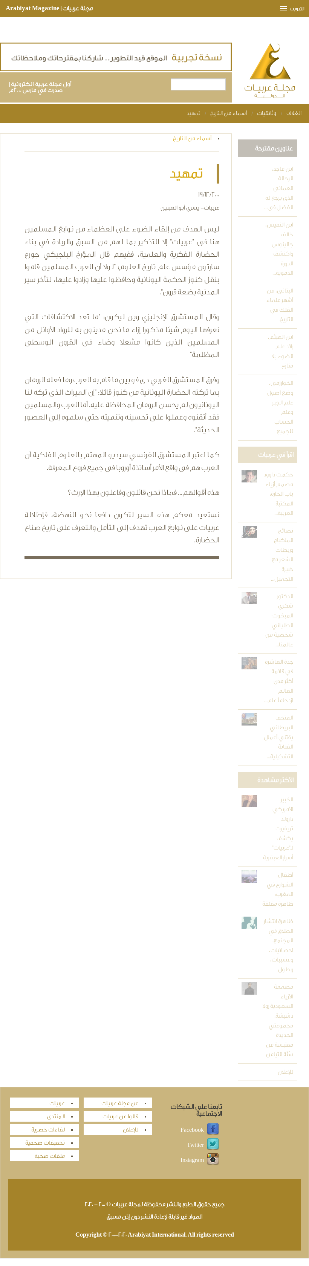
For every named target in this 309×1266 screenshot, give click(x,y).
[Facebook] (213, 1130)
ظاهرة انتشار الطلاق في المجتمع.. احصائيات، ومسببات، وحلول (278, 945)
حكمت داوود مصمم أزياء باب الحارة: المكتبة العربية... (278, 493)
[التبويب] (280, 9)
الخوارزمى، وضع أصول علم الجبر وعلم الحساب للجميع (280, 407)
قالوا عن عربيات (120, 1116)
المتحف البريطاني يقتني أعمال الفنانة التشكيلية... (278, 737)
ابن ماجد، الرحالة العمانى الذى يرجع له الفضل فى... (278, 188)
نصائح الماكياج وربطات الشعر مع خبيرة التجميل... (282, 555)
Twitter (195, 1145)
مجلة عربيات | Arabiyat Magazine (49, 8)
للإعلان (285, 1072)
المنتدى (56, 1116)
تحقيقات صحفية (45, 1143)
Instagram (192, 1160)
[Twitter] (213, 1145)
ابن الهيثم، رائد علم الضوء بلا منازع (280, 351)
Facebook (192, 1130)
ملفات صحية (50, 1156)
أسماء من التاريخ (228, 113)
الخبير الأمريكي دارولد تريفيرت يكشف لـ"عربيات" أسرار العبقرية (278, 828)
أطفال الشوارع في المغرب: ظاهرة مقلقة (277, 889)
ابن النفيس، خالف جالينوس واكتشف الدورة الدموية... (279, 249)
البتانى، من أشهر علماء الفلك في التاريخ (279, 305)
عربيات (57, 1103)
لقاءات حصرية (48, 1130)
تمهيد (193, 113)
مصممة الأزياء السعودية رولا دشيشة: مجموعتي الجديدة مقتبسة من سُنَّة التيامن (277, 1021)
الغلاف (293, 113)
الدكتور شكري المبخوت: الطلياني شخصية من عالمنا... (279, 620)
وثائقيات (266, 113)
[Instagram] (213, 1160)
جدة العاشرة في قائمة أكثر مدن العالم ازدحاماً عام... (278, 681)
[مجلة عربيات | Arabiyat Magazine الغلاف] (270, 72)
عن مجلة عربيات (119, 1103)
